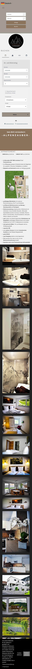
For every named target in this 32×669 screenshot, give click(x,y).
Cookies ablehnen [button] (19, 653)
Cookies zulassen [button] (26, 653)
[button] (16, 256)
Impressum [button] (6, 666)
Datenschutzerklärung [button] (8, 664)
